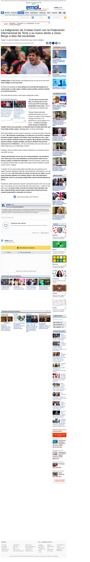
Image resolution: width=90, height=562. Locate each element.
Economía (14, 12)
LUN (48, 547)
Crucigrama (56, 278)
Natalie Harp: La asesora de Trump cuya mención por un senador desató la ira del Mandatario (59, 217)
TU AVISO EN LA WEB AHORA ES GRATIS (59, 480)
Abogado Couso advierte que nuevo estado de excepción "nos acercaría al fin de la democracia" (59, 138)
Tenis (14, 15)
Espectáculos (34, 12)
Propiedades (34, 0)
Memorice (55, 264)
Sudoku (55, 307)
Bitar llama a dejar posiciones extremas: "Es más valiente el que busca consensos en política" (59, 168)
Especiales (36, 15)
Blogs (12, 0)
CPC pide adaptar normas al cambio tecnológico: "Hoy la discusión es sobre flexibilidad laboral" (59, 153)
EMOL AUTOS (28, 545)
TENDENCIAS (16, 545)
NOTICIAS (3, 545)
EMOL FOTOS (16, 549)
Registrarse (62, 9)
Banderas (55, 235)
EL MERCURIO (41, 549)
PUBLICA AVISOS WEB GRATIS (59, 435)
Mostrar (33, 4)
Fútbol (10, 15)
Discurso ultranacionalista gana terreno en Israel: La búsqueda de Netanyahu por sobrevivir (59, 188)
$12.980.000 (57, 476)
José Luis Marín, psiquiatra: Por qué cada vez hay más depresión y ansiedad (59, 61)
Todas (31, 15)
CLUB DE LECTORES (41, 545)
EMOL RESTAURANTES (18, 550)
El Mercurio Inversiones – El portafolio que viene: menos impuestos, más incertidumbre (6, 327)
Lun (65, 0)
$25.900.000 (57, 468)
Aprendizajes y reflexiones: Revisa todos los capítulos (59, 88)
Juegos (55, 224)
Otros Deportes (26, 15)
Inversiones (24, 0)
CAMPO (49, 545)
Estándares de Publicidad (52, 556)
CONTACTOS (28, 549)
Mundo (27, 12)
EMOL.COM (41, 547)
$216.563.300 (57, 447)
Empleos (40, 0)
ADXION (58, 546)
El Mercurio (7, 0)
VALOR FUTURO (60, 547)
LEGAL (39, 552)
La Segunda (60, 0)
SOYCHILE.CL (50, 550)
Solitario (55, 293)
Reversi (55, 249)
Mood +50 (29, 314)
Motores (20, 15)
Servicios (54, 12)
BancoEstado (43, 314)
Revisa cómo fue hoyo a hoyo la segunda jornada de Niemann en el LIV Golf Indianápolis (44, 289)
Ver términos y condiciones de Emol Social (26, 271)
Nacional (7, 12)
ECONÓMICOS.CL (61, 545)
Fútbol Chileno (43, 15)
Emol (2, 0)
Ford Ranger (62, 464)
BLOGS (40, 550)
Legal (15, 0)
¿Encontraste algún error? (27, 197)
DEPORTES (4, 547)
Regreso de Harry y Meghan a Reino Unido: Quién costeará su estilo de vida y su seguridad (59, 202)
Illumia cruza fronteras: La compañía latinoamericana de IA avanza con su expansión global (19, 326)
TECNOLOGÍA (4, 550)
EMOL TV (15, 547)
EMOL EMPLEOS (29, 547)
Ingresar (56, 9)
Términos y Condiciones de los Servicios (37, 556)
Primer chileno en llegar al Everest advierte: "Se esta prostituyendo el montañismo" (59, 107)
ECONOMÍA (4, 546)
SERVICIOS (15, 546)
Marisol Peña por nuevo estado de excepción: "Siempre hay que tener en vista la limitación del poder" (59, 123)
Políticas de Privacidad (23, 556)
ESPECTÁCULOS (5, 549)
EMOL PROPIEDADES (30, 546)
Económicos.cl (47, 0)
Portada (7, 15)
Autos (29, 0)
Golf (17, 15)
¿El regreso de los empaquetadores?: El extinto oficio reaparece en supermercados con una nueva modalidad (59, 367)
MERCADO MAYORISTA (59, 550)
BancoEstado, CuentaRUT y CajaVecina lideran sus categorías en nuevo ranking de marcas (44, 326)
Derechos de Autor (14, 556)
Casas (55, 0)
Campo (19, 0)
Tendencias (42, 12)
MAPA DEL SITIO (29, 550)
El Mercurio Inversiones (4, 315)
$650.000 (56, 459)
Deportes (20, 12)
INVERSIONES (50, 546)
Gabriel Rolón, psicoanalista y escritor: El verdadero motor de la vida (59, 75)
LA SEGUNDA (50, 549)
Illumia (16, 314)
